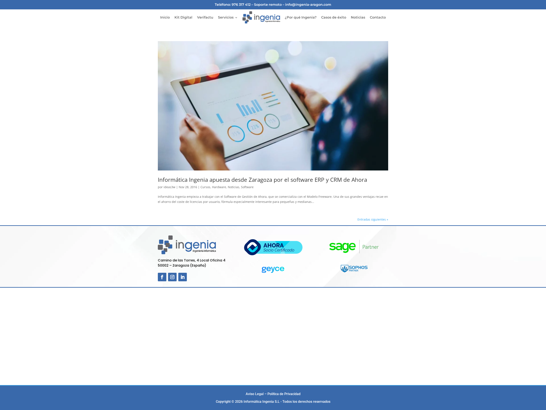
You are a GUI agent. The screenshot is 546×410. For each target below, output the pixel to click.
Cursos (205, 187)
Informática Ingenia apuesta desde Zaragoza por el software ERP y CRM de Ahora (262, 179)
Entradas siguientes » (372, 219)
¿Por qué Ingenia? (301, 17)
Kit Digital (183, 17)
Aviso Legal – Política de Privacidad (273, 394)
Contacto (378, 17)
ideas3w (169, 187)
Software (247, 187)
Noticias (358, 17)
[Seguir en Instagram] (172, 277)
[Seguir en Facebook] (162, 277)
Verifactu (205, 17)
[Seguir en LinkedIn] (182, 277)
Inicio (165, 17)
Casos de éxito (333, 17)
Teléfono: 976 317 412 (233, 5)
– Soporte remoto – (268, 5)
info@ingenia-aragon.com (308, 5)
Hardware (219, 187)
